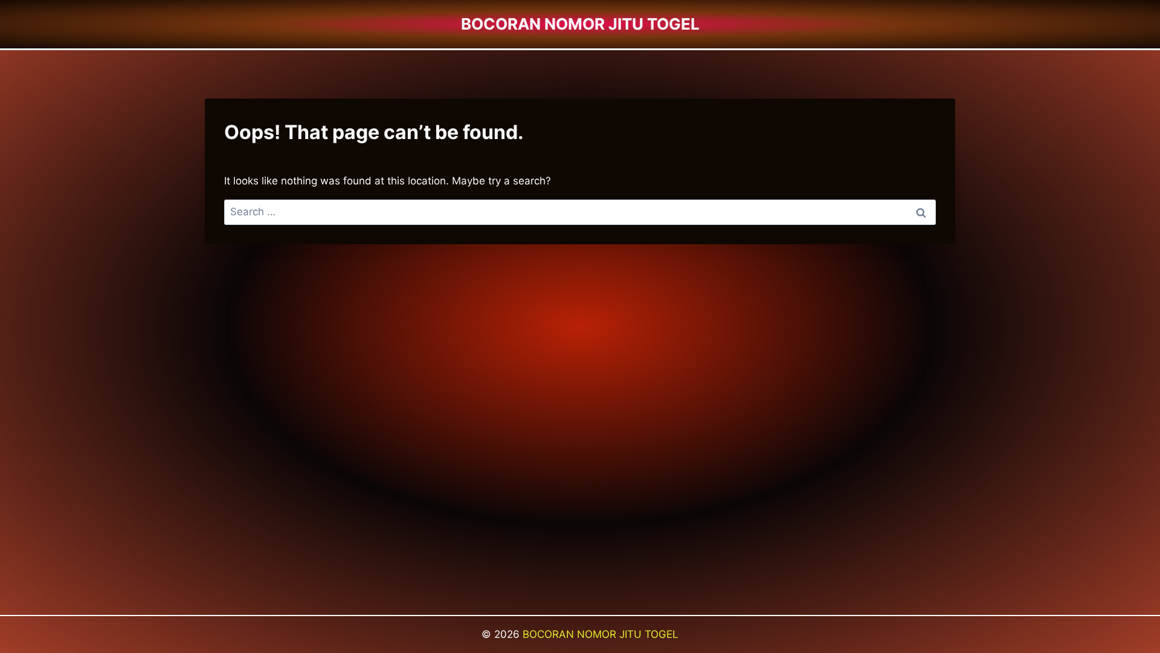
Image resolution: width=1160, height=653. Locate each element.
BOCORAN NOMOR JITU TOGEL (600, 634)
